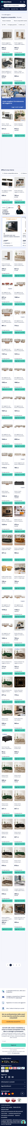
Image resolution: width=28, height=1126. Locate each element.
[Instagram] (9, 1077)
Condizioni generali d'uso (14, 1113)
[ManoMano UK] (6, 1094)
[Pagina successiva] (19, 965)
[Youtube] (12, 1077)
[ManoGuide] (23, 1122)
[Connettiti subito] (20, 1)
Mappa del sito (17, 1107)
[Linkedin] (2, 1077)
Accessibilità (4, 1117)
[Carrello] (24, 1)
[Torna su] (22, 1093)
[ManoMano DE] (9, 1094)
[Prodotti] (2, 5)
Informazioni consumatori (7, 1115)
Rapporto (17, 1115)
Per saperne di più (16, 1053)
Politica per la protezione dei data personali (12, 1111)
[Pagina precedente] (8, 965)
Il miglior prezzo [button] (11, 219)
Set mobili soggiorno (6, 14)
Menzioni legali (5, 1109)
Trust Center (4, 1113)
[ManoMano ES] (12, 1094)
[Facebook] (6, 1077)
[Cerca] (5, 6)
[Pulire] (24, 5)
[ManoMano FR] (2, 1094)
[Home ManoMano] (10, 1)
